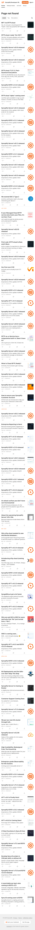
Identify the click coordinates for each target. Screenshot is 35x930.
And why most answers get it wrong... (12, 366)
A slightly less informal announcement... (13, 690)
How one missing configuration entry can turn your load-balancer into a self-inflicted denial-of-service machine (12, 676)
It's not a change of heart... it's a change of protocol (12, 624)
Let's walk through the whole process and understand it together (12, 220)
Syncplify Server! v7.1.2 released (12, 785)
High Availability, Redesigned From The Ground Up (11, 748)
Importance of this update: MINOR (11, 62)
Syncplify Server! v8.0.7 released (13, 311)
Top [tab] (9, 18)
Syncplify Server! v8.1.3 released (13, 131)
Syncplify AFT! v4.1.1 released (11, 301)
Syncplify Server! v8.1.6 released (12, 47)
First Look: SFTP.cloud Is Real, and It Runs (12, 243)
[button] (3, 6)
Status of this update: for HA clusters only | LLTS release (12, 738)
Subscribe (25, 2)
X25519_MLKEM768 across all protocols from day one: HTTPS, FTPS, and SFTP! (13, 75)
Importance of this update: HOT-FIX (11, 282)
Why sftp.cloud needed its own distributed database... (12, 534)
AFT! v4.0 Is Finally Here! (10, 797)
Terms (20, 918)
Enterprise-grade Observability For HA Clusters (12, 762)
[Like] (2, 252)
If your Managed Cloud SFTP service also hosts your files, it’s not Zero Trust (12, 215)
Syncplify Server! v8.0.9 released (13, 256)
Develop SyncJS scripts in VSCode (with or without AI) (11, 857)
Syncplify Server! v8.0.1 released (13, 458)
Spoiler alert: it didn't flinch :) (9, 724)
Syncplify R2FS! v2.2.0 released (12, 186)
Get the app (25, 922)
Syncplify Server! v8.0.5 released (13, 351)
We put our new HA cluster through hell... (10, 721)
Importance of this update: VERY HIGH (12, 167)
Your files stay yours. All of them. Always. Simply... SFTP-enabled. (13, 563)
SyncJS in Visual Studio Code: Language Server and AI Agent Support (12, 861)
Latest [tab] (4, 18)
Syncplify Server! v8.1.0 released (13, 175)
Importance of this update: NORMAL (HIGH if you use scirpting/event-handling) (12, 327)
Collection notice (27, 918)
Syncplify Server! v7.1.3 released (12, 709)
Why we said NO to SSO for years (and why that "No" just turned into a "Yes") (13, 619)
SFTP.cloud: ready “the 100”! (11, 35)
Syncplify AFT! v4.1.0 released (12, 437)
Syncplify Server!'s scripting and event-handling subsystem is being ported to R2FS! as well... (12, 901)
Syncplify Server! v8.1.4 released (13, 108)
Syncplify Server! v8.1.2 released (13, 143)
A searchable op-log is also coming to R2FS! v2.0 (11, 884)
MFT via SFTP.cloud (8, 23)
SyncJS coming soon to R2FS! (12, 898)
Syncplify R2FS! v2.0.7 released (12, 479)
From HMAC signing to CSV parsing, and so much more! (13, 834)
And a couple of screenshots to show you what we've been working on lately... (13, 247)
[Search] (32, 18)
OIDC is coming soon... (9, 634)
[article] (17, 27)
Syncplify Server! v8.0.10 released (10, 230)
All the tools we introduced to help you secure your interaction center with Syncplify (12, 400)
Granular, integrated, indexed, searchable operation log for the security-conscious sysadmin (13, 888)
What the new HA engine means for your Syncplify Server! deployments (13, 752)
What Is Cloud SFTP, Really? (11, 363)
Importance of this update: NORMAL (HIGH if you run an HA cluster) (12, 314)
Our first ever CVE (7, 267)
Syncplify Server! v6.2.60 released (10, 734)
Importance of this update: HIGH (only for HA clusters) (12, 134)
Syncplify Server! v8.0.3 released (13, 385)
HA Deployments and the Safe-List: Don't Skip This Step (12, 672)
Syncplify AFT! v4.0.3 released (12, 583)
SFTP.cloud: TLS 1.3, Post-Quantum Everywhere (10, 71)
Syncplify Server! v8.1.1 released (12, 165)
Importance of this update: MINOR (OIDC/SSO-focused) (11, 50)
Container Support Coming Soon (12, 699)
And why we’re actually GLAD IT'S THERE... (11, 270)
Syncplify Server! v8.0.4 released (13, 374)
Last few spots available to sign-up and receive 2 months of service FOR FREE (12, 98)
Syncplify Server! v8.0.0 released (13, 469)
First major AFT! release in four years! (12, 822)
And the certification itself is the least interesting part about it (12, 200)
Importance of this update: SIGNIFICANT (13, 460)
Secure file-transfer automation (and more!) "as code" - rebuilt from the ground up (12, 800)
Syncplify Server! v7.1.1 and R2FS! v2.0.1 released (13, 844)
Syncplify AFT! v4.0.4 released (12, 548)
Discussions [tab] (14, 18)
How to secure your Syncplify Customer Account (11, 396)
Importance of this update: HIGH (10, 87)
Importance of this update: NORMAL (12, 122)
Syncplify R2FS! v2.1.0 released (12, 447)
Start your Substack (13, 922)
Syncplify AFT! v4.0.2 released (12, 606)
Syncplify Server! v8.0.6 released (13, 324)
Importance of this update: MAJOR (11, 471)
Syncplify (8, 28)
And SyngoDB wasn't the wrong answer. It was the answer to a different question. (13, 538)
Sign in (31, 2)
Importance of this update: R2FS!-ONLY (12, 259)
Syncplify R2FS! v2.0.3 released (12, 774)
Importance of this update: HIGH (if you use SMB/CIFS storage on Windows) (13, 354)
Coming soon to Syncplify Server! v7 (12, 766)
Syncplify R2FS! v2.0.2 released (12, 810)
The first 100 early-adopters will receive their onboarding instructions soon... (12, 38)
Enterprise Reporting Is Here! (11, 424)
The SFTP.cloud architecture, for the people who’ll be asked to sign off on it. (12, 506)
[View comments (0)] (10, 31)
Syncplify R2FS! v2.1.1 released (12, 290)
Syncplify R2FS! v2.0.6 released (12, 573)
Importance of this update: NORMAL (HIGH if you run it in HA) (12, 788)
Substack (9, 926)
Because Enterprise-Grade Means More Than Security (12, 520)
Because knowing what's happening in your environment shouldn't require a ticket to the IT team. (12, 427)
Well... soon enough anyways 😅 (10, 636)
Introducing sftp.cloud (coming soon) (12, 559)
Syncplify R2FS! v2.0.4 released (12, 661)
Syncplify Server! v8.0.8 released (13, 279)
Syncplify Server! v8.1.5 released (13, 60)
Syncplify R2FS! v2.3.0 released (12, 85)
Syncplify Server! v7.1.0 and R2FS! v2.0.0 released (13, 871)
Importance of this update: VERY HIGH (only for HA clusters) (12, 111)
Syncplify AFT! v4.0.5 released (12, 490)
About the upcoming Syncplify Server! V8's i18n (12, 516)
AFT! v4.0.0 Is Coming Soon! (11, 820)
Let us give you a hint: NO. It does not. (12, 342)
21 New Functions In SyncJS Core (13, 831)
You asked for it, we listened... (10, 701)
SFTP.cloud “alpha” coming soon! (13, 95)
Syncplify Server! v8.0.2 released (13, 414)
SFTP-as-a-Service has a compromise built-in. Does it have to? (13, 338)
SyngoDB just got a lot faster (11, 594)
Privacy (15, 918)
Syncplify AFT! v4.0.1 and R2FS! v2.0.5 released (12, 645)
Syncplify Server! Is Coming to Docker (12, 687)
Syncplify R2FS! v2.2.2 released (12, 120)
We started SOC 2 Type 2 (10, 197)
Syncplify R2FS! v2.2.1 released (12, 154)
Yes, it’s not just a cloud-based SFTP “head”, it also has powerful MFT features (13, 25)
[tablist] (10, 18)
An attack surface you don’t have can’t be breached (13, 502)
